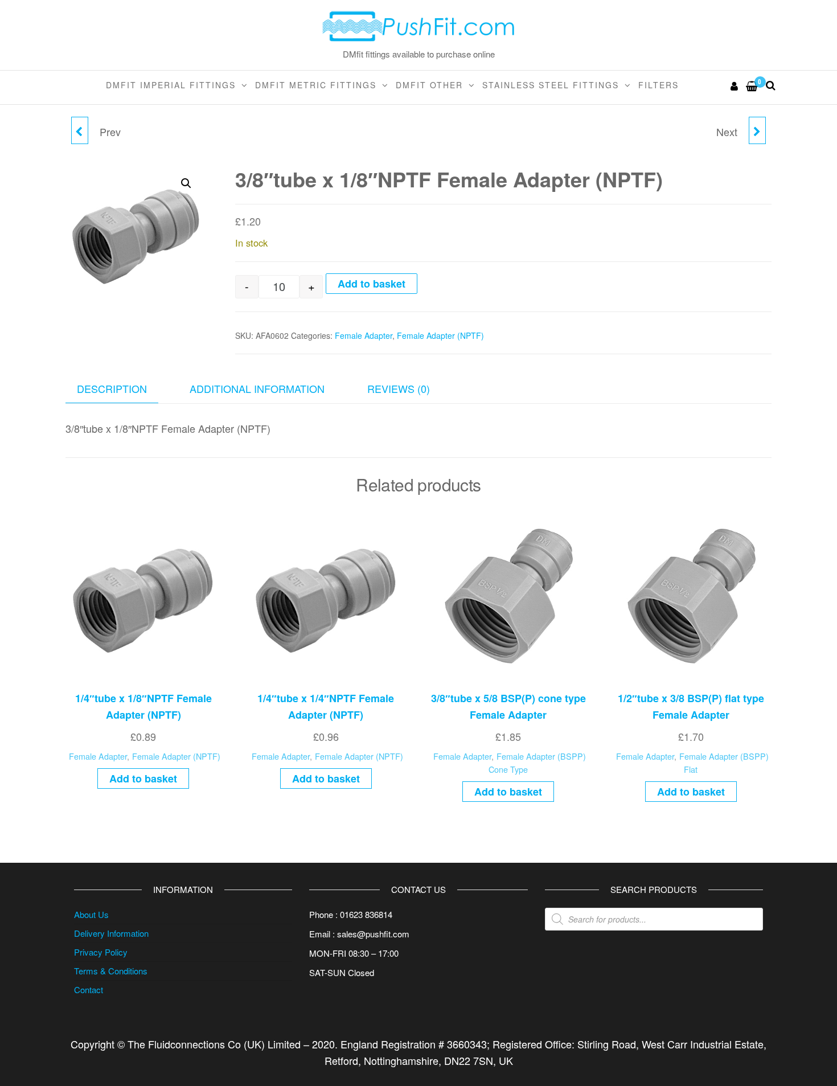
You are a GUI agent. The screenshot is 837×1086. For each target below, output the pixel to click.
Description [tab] (112, 388)
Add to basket (371, 283)
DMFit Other (429, 85)
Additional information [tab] (257, 388)
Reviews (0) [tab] (398, 388)
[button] (186, 183)
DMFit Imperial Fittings (171, 85)
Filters (658, 85)
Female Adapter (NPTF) (440, 335)
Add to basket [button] (143, 778)
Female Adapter (363, 335)
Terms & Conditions (110, 971)
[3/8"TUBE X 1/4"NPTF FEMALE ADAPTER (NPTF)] (79, 130)
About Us (91, 914)
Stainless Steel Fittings (550, 85)
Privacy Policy (101, 952)
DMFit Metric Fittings (315, 85)
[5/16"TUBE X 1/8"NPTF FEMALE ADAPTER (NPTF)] (757, 130)
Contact (88, 989)
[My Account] (735, 85)
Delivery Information (111, 933)
